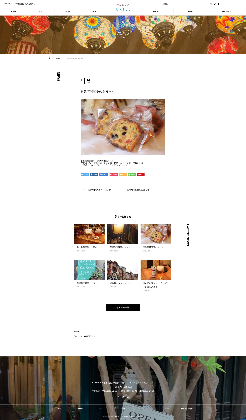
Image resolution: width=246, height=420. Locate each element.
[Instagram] (211, 4)
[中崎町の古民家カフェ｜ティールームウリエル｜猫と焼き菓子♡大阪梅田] (123, 7)
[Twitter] (215, 4)
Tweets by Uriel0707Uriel (84, 336)
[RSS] (218, 4)
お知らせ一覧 (123, 307)
